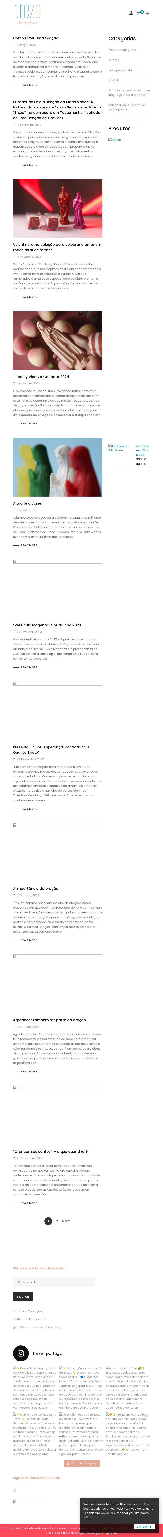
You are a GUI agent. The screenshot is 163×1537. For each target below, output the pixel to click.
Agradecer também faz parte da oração (49, 1019)
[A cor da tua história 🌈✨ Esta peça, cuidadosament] (128, 1388)
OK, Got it (144, 1526)
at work (113, 60)
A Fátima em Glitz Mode (142, 450)
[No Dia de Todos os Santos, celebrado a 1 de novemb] (81, 1434)
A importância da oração (35, 888)
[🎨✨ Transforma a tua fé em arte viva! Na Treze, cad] (128, 1434)
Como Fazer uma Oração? (36, 38)
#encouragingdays (122, 50)
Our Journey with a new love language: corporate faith (129, 92)
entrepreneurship (121, 70)
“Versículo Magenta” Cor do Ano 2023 (47, 625)
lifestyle (114, 80)
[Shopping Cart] (138, 13)
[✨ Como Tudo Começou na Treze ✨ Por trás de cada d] (35, 1434)
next (66, 1221)
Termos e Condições (28, 1311)
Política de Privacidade (29, 1319)
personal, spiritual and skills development (128, 107)
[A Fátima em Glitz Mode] (120, 446)
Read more (29, 85)
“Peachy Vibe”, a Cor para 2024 (41, 376)
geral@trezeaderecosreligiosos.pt (37, 1327)
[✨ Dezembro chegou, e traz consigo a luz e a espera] (35, 1388)
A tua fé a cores (27, 503)
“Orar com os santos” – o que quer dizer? (50, 1151)
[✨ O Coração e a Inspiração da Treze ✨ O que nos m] (81, 1388)
